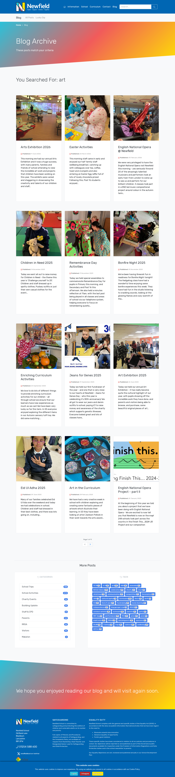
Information (73, 7)
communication (115, 594)
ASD (123, 585)
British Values (100, 590)
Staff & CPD (44, 612)
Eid (95, 603)
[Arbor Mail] (22, 759)
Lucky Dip (40, 17)
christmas (98, 594)
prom (144, 616)
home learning (139, 603)
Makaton (44, 637)
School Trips (44, 587)
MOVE (133, 607)
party (142, 611)
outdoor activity (101, 611)
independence (100, 607)
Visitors (44, 630)
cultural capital (109, 598)
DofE (148, 598)
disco (138, 598)
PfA (124, 616)
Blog (115, 7)
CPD (95, 598)
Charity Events (44, 599)
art (114, 585)
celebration (117, 590)
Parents (44, 618)
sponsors (141, 620)
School (84, 7)
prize (134, 616)
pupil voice (99, 620)
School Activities (44, 593)
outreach (118, 611)
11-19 (96, 585)
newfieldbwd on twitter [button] (29, 753)
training (107, 625)
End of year (108, 603)
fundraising (123, 603)
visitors (129, 625)
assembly (135, 585)
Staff (96, 625)
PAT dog (97, 616)
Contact (107, 7)
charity (130, 590)
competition (132, 594)
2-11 (105, 585)
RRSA (44, 624)
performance (112, 616)
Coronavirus (148, 594)
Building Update (44, 605)
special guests (125, 620)
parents (131, 611)
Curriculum (95, 7)
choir (141, 590)
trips (118, 625)
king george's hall (118, 607)
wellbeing (142, 625)
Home (18, 25)
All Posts (29, 17)
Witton (97, 629)
